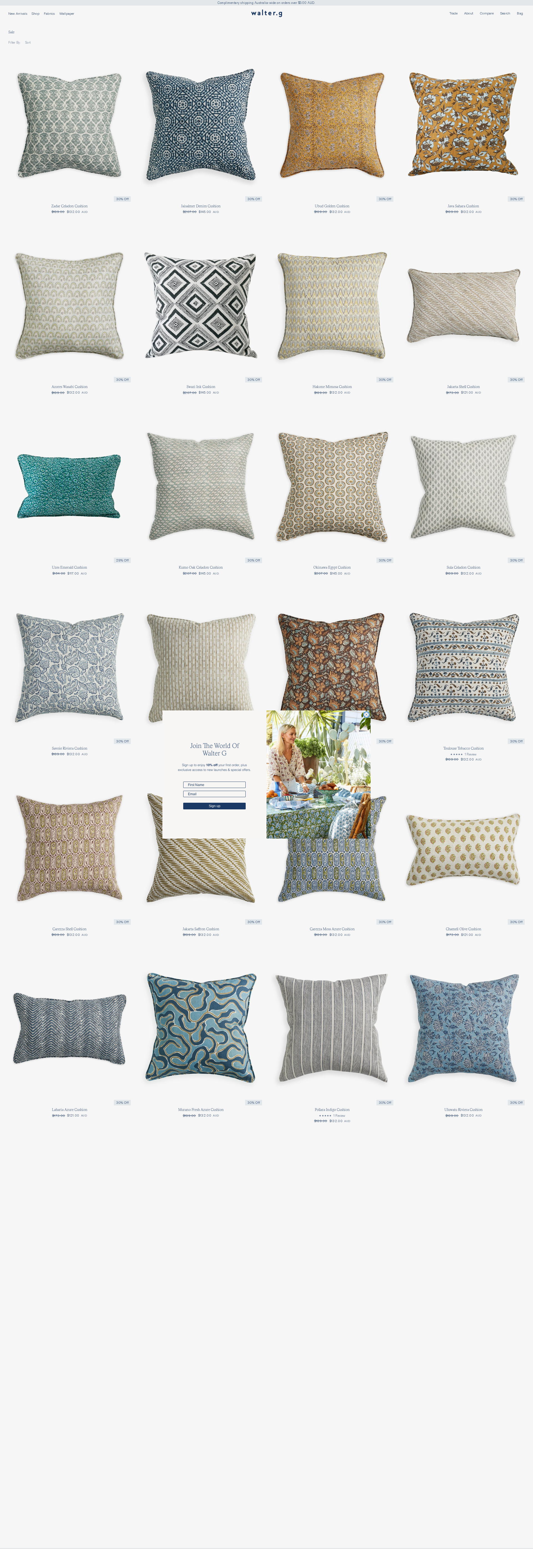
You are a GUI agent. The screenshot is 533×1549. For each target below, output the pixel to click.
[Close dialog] (366, 714)
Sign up (214, 806)
